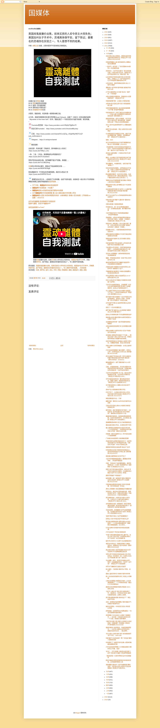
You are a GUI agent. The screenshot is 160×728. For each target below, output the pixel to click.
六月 (107, 680)
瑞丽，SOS (109, 140)
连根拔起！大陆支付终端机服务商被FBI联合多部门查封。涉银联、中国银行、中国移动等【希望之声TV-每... (118, 219)
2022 (106, 43)
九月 (107, 671)
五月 (107, 682)
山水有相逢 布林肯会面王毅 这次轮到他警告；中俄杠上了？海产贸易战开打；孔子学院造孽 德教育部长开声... (118, 78)
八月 (107, 674)
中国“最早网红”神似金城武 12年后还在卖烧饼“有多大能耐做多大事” (118, 244)
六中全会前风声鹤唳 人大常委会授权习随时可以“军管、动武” (118, 647)
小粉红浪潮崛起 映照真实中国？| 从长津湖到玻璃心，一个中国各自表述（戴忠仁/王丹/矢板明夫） (118, 582)
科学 (40, 110)
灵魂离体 (36, 110)
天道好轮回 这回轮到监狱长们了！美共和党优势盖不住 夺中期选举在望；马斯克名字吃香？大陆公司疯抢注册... (118, 442)
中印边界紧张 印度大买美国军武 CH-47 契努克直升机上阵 (118, 276)
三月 (107, 688)
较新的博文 (32, 345)
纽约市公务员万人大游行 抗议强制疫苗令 (118, 541)
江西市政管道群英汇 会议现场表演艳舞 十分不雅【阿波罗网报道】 (118, 109)
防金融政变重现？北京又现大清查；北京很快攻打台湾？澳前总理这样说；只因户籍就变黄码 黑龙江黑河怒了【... (118, 176)
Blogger (77, 713)
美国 (72, 260)
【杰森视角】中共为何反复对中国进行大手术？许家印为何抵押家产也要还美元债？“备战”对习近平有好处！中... (118, 148)
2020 (106, 697)
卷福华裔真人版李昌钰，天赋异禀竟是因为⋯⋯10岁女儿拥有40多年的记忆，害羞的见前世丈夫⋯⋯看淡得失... (118, 629)
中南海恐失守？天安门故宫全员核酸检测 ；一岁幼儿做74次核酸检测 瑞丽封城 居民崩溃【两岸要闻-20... (118, 114)
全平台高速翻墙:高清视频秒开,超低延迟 (41, 201)
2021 (106, 46)
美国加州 (76, 270)
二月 (107, 691)
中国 (30, 166)
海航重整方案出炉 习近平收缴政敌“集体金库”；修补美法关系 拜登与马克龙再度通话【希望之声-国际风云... (118, 666)
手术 (81, 260)
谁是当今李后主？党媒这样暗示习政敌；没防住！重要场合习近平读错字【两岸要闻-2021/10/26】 (118, 545)
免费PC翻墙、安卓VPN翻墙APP (39, 203)
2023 (106, 40)
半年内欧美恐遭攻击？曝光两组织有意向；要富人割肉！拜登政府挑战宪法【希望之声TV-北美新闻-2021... (118, 380)
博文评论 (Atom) (38, 349)
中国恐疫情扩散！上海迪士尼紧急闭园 (118, 101)
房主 (51, 270)
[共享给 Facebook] (57, 278)
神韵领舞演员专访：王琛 (113, 398)
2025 (106, 35)
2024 (106, 37)
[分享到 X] (55, 278)
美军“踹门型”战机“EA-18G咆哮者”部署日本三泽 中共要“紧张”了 (118, 311)
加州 (75, 260)
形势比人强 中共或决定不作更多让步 (117, 519)
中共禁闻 (83, 268)
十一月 (108, 51)
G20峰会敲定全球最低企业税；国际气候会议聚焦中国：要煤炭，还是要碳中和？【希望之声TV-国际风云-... (118, 135)
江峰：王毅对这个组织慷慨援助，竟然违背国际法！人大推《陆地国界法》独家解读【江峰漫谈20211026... (118, 465)
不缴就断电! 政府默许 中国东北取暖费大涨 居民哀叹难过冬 (118, 272)
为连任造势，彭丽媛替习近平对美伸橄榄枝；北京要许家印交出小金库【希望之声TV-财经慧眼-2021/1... (118, 511)
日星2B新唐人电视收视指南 (114, 204)
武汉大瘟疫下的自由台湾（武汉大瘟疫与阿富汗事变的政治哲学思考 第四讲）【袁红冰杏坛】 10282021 (118, 358)
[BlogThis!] (52, 278)
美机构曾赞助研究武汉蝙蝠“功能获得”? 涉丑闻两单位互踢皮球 (118, 263)
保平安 (38, 262)
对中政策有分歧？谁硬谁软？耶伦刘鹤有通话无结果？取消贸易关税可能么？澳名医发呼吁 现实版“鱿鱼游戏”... (118, 505)
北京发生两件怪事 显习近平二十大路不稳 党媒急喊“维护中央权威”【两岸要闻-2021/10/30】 (118, 191)
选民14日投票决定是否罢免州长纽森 (47, 190)
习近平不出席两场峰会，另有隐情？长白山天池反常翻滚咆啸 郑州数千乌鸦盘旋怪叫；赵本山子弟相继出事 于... (118, 286)
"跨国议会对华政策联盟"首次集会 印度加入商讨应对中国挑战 (118, 181)
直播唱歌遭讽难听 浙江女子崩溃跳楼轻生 (118, 422)
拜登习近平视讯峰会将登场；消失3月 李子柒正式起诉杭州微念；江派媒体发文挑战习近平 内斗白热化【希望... (118, 471)
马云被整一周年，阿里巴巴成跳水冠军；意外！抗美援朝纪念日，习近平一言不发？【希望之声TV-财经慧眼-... (118, 562)
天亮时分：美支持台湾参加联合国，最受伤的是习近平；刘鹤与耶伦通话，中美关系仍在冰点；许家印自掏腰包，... (118, 493)
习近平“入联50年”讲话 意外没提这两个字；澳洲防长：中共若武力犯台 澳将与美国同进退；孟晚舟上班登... (118, 593)
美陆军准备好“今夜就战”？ (114, 475)
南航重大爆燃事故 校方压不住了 (116, 456)
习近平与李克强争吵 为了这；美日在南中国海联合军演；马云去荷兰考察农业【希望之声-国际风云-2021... (118, 374)
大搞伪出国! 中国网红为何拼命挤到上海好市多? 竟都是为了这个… (118, 267)
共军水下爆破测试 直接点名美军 (116, 566)
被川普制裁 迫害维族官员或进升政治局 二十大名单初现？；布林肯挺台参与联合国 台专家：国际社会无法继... (118, 429)
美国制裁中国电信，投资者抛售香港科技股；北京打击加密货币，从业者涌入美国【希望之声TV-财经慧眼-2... (118, 418)
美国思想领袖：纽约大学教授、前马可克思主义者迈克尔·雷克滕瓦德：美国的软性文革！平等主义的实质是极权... (118, 120)
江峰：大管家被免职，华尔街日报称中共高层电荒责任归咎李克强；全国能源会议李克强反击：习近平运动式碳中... (118, 368)
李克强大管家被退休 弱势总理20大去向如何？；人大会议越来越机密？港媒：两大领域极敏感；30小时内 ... (118, 523)
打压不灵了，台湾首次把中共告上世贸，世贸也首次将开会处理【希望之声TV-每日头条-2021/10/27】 (118, 394)
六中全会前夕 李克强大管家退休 (116, 532)
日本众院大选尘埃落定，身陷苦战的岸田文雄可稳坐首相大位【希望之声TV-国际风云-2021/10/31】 (118, 57)
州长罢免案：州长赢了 (43, 188)
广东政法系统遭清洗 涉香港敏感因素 (117, 438)
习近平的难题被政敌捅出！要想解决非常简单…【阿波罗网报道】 (118, 459)
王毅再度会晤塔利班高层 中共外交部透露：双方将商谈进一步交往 (118, 485)
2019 (106, 700)
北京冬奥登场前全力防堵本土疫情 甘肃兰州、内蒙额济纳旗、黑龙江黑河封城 (118, 342)
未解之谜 (35, 46)
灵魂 (38, 101)
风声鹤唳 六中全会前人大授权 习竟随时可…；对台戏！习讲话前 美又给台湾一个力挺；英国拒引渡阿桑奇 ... (118, 617)
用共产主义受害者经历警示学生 (115, 389)
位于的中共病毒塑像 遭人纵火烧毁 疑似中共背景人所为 (54, 193)
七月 (107, 677)
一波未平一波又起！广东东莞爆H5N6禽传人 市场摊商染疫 (118, 67)
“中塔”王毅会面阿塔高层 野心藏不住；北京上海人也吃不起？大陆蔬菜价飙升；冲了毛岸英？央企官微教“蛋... (118, 536)
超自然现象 (52, 181)
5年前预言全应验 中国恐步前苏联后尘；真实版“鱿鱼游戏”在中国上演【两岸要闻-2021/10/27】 (118, 451)
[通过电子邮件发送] (50, 278)
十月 (107, 53)
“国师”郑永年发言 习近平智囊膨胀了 (117, 516)
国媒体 (39, 13)
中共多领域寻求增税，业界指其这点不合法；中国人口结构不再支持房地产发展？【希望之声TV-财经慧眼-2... (118, 169)
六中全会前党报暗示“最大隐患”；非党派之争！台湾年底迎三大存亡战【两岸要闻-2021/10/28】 (118, 351)
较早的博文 (91, 345)
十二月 (108, 48)
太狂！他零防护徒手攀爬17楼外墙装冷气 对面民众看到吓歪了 (118, 603)
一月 (107, 693)
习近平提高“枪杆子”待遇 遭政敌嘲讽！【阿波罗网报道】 (118, 214)
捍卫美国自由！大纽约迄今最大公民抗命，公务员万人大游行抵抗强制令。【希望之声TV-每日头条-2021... (118, 499)
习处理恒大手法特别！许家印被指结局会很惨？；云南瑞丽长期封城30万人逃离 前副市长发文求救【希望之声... (118, 249)
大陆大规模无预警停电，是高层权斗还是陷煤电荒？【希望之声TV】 (118, 97)
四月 (107, 685)
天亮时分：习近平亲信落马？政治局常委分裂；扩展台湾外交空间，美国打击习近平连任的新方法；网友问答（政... (118, 72)
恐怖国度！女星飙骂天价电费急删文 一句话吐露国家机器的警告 (118, 611)
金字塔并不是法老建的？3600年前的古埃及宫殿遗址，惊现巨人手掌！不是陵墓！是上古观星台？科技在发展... (119, 298)
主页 (61, 345)
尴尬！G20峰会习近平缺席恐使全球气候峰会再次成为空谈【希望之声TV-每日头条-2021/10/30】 (118, 159)
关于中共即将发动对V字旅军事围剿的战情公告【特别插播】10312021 (118, 143)
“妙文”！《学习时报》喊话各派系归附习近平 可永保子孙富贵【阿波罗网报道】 (119, 652)
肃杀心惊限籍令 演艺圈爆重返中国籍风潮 (118, 489)
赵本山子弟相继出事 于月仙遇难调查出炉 (118, 314)
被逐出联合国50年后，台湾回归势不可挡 (118, 425)
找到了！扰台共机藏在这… (114, 307)
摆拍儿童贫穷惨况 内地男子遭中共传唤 (118, 574)
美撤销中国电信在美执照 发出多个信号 (118, 447)
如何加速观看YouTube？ (36, 207)
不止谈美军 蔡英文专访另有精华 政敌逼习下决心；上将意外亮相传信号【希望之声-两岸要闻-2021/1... (118, 292)
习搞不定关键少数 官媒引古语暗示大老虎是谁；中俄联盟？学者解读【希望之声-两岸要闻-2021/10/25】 (118, 623)
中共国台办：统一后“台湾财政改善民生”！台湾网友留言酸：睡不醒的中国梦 (118, 208)
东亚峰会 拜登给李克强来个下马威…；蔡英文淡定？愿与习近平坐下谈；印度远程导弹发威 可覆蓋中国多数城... (118, 336)
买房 (52, 260)
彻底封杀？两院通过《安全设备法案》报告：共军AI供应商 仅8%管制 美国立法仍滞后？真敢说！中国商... (118, 225)
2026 (106, 32)
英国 (34, 103)
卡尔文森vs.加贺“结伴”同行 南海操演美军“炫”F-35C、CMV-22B (118, 634)
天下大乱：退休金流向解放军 (45, 185)
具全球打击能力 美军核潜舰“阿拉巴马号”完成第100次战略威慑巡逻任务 (118, 550)
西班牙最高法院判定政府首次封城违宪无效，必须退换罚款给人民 (118, 661)
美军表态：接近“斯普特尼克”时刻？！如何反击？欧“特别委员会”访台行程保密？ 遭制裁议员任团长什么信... (118, 411)
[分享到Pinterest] (59, 278)
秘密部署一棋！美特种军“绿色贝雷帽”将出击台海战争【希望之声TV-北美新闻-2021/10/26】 (118, 480)
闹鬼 (37, 260)
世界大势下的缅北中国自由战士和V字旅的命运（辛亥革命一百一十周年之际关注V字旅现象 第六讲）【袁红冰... (118, 556)
